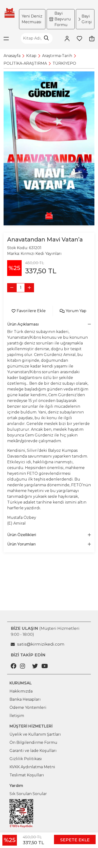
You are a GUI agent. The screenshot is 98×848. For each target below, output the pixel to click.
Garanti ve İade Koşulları (33, 750)
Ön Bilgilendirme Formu (33, 742)
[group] (49, 148)
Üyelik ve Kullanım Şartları (35, 734)
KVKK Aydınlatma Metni (32, 767)
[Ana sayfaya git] (9, 13)
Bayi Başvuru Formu (62, 19)
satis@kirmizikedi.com (40, 644)
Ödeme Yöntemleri (28, 707)
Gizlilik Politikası (26, 758)
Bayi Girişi (87, 19)
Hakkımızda (21, 691)
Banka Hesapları (25, 699)
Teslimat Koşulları (27, 775)
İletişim (17, 715)
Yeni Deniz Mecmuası (32, 19)
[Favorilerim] (79, 38)
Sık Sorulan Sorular (28, 793)
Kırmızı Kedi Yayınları (41, 253)
